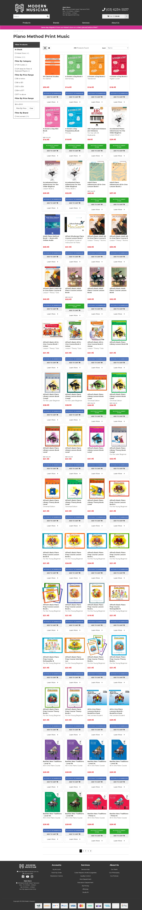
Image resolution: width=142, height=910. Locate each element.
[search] (48, 16)
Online (20, 57)
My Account (57, 869)
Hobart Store (22, 53)
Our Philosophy (114, 872)
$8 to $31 (19, 83)
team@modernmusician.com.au (28, 871)
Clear (31, 108)
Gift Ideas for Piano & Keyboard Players (23, 70)
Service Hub (85, 869)
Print (20, 31)
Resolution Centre (56, 876)
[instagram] (32, 876)
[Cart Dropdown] (127, 16)
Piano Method (27, 31)
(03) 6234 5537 (117, 9)
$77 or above (21, 94)
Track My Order (56, 872)
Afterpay (85, 889)
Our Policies (114, 876)
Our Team (114, 869)
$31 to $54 (20, 86)
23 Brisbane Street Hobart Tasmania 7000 (77, 9)
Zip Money (85, 886)
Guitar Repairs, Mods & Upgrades (85, 872)
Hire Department (85, 879)
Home (15, 31)
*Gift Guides (21, 65)
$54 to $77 (20, 90)
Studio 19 (85, 892)
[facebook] (23, 876)
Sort (104, 48)
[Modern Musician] (31, 8)
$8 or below (20, 79)
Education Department (85, 882)
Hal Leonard (22, 116)
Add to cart (52, 97)
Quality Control (85, 876)
